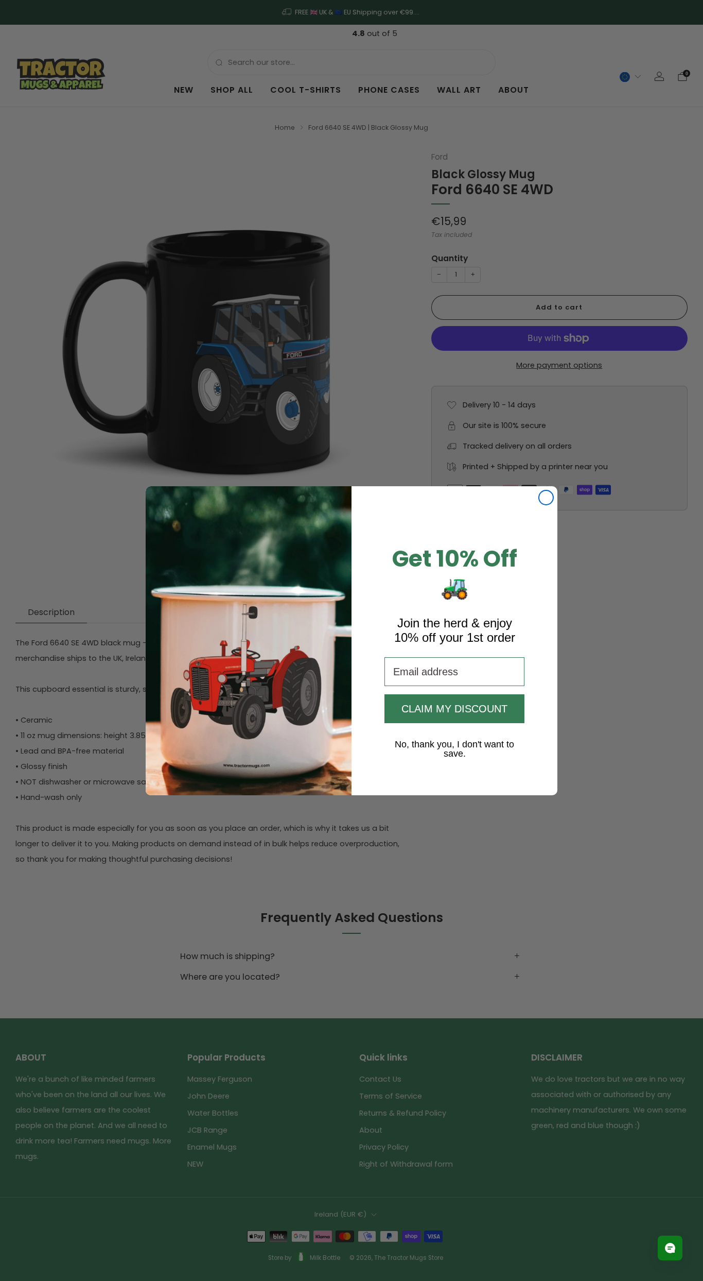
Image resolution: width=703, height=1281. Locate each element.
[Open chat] (670, 1248)
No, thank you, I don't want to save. (454, 744)
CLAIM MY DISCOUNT (454, 708)
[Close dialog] (546, 497)
